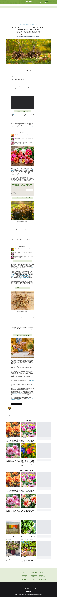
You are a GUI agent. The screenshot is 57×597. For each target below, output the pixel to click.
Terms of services (20, 192)
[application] (22, 102)
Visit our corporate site (39, 594)
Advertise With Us (24, 575)
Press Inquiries (24, 576)
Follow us (28, 70)
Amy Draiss (9, 415)
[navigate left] (6, 67)
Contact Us (23, 572)
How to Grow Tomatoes (34, 572)
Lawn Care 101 (41, 575)
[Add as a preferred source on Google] (28, 591)
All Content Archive (24, 579)
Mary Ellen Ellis (14, 407)
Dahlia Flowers (34, 24)
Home (21, 24)
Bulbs (30, 24)
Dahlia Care (32, 579)
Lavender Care (33, 576)
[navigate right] (50, 67)
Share (12, 70)
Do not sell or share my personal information (28, 588)
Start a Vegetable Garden (42, 579)
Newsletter (32, 70)
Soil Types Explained (42, 576)
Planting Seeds (41, 572)
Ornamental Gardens (26, 24)
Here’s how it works (38, 36)
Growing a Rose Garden (34, 575)
